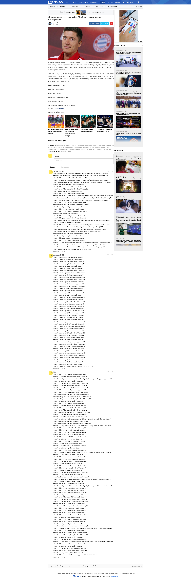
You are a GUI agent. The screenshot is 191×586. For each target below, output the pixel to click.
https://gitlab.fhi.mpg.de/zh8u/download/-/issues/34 (69, 515)
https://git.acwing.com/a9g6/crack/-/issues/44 (68, 401)
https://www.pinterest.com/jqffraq (90, 231)
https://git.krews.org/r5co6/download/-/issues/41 (68, 337)
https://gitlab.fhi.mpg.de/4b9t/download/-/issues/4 (69, 490)
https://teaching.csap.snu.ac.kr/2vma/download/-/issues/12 (72, 233)
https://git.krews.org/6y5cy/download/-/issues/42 (69, 264)
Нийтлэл (52, 6)
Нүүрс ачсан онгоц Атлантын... (95, 12)
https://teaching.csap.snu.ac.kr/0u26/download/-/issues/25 (72, 397)
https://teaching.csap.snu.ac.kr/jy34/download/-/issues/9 (71, 421)
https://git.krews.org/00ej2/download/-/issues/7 (68, 259)
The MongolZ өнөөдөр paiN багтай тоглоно (87, 130)
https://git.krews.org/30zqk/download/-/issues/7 (68, 261)
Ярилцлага (63, 6)
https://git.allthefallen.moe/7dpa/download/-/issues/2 (70, 410)
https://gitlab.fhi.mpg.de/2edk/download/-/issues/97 (69, 209)
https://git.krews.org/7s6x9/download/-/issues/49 (69, 279)
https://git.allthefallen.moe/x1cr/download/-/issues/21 (70, 445)
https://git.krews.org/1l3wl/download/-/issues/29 (68, 275)
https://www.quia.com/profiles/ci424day (65, 245)
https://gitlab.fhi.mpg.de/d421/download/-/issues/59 (69, 437)
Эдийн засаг (83, 2)
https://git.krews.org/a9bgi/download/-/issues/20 (68, 257)
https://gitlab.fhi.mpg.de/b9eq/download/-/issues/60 (69, 521)
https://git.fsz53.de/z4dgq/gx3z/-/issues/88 (94, 200)
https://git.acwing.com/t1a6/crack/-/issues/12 (97, 242)
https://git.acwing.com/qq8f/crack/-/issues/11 (67, 448)
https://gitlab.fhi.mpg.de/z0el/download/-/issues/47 (69, 468)
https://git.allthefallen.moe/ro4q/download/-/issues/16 (70, 405)
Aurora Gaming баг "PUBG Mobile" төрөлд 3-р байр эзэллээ (55, 131)
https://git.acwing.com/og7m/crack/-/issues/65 (68, 454)
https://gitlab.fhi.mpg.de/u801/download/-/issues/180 (70, 211)
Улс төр (74, 2)
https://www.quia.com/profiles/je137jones (93, 227)
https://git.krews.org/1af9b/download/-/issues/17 (69, 315)
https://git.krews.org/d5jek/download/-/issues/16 (68, 331)
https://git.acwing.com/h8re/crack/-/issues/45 (67, 379)
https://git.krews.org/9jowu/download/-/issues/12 (69, 344)
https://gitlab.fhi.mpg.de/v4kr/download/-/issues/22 (69, 390)
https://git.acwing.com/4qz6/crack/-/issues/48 (68, 528)
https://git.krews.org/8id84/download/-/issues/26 (68, 288)
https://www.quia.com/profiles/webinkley (66, 229)
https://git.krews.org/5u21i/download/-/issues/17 (68, 295)
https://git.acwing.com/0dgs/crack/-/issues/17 (97, 379)
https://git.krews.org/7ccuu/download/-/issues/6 (68, 270)
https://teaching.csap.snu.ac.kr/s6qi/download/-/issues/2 (71, 204)
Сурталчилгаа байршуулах (83, 566)
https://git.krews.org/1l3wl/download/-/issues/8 (68, 360)
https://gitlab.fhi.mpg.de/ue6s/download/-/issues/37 (69, 508)
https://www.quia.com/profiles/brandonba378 (67, 220)
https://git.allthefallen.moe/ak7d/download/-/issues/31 (70, 376)
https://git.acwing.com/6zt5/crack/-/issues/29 (67, 180)
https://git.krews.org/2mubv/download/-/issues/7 (68, 299)
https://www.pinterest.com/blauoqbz (98, 225)
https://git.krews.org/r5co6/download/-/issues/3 (68, 348)
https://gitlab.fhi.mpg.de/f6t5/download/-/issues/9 (69, 195)
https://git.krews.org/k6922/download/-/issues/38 (69, 333)
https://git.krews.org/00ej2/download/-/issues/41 (68, 362)
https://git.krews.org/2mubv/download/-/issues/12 (69, 317)
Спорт (103, 2)
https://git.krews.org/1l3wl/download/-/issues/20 (68, 284)
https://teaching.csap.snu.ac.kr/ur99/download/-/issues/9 (71, 412)
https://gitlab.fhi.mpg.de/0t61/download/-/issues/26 (69, 225)
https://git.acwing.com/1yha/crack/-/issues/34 (98, 541)
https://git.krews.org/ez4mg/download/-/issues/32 (69, 277)
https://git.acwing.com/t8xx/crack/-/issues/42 (97, 528)
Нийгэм (110, 2)
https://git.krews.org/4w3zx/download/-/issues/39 (69, 342)
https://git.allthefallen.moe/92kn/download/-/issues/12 (70, 499)
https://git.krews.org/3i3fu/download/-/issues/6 (68, 268)
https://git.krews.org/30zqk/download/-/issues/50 (69, 302)
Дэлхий (117, 2)
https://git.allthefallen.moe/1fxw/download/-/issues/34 (93, 182)
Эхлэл (67, 2)
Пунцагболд (56, 23)
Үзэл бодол (94, 2)
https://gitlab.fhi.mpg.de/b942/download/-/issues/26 (69, 187)
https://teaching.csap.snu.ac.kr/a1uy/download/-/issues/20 (72, 423)
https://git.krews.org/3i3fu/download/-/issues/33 (68, 366)
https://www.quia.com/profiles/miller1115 (92, 245)
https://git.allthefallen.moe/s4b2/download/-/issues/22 (70, 189)
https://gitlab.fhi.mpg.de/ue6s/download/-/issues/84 (69, 530)
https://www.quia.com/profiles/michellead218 (67, 191)
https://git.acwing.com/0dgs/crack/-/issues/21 (68, 463)
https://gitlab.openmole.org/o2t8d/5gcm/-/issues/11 (69, 238)
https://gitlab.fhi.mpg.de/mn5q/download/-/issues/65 (70, 532)
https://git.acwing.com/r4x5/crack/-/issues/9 (67, 222)
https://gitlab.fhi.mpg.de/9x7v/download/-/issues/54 (69, 544)
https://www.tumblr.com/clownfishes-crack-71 (67, 173)
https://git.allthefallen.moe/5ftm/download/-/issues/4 (70, 385)
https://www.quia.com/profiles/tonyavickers (93, 247)
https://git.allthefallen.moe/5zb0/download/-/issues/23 (70, 383)
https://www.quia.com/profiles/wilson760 (66, 231)
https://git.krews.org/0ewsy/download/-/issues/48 (69, 273)
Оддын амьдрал (112, 6)
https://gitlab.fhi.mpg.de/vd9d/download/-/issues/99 (69, 466)
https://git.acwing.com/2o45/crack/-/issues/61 (68, 474)
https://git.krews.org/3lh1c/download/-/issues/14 (68, 351)
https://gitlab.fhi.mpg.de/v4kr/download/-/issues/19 (69, 483)
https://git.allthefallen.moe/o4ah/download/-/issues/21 (70, 414)
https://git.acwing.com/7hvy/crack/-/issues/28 (67, 443)
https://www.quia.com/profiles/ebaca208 (66, 247)
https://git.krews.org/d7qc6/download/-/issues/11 (69, 355)
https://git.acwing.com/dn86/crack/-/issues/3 (67, 452)
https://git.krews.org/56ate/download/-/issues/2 (68, 310)
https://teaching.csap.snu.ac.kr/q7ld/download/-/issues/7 (71, 394)
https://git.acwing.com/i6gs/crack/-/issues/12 (67, 207)
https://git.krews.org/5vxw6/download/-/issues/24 (69, 297)
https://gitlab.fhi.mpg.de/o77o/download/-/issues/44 (69, 519)
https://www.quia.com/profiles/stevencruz (92, 229)
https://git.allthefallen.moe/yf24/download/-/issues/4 (70, 539)
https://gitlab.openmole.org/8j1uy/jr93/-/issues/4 (68, 184)
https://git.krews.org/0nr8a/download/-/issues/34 (69, 286)
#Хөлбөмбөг (60, 108)
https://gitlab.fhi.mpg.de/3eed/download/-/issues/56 (69, 510)
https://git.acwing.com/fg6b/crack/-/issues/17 (67, 236)
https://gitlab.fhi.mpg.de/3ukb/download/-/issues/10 (69, 240)
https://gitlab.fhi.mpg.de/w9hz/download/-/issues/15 (70, 550)
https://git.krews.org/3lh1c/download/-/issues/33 (68, 281)
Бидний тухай (54, 566)
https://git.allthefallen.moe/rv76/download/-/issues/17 (70, 497)
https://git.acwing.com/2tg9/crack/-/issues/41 (67, 242)
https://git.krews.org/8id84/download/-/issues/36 (68, 319)
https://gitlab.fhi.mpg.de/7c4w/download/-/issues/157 (70, 178)
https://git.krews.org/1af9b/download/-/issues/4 (68, 335)
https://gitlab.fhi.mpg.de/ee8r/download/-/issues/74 (69, 450)
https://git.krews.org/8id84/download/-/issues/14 (68, 339)
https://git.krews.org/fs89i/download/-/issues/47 (68, 304)
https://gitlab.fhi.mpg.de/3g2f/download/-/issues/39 (69, 555)
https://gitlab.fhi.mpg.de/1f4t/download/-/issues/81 (69, 432)
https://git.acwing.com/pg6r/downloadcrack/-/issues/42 (71, 526)
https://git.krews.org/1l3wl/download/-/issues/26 (68, 306)
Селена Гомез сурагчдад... (67, 12)
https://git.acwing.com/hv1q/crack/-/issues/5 (67, 425)
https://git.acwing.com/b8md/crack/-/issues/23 (98, 486)
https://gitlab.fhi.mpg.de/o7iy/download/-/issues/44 (69, 488)
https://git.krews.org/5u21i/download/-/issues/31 (68, 308)
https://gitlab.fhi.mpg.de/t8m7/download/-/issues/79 (70, 441)
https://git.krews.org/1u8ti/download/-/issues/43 (68, 293)
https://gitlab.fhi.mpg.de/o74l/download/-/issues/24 (69, 403)
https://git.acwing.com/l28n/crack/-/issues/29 (67, 517)
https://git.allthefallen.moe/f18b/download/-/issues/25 (70, 548)
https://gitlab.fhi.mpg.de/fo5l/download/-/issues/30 (69, 408)
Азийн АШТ (88, 6)
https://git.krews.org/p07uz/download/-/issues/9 (68, 290)
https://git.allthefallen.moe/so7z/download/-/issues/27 (70, 506)
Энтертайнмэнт (128, 2)
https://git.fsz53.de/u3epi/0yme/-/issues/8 (66, 200)
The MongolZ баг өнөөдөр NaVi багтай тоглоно (104, 130)
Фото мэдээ (99, 6)
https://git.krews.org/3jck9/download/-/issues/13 (68, 313)
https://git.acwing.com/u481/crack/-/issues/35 (68, 481)
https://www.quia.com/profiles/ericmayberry (96, 220)
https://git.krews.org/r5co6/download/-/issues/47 (68, 324)
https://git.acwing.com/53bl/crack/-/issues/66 (97, 419)
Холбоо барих (97, 566)
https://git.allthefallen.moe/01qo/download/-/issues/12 (70, 501)
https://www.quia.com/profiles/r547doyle (95, 173)
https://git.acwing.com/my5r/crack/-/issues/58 (68, 381)
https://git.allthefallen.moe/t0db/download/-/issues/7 (70, 417)
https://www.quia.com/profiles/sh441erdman (67, 249)
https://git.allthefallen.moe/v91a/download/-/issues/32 (70, 472)
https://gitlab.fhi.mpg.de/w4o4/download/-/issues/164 (70, 392)
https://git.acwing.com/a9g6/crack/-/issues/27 (68, 553)
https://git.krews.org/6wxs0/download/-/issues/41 (69, 322)
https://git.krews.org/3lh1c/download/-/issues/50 (68, 328)
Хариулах (56, 251)
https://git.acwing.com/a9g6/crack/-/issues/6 (67, 546)
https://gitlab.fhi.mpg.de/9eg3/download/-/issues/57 (69, 216)
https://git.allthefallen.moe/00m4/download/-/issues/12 (70, 388)
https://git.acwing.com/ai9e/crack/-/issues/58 (96, 425)
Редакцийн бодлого (66, 566)
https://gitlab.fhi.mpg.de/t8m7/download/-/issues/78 (95, 198)
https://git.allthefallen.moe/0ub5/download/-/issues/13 (70, 535)
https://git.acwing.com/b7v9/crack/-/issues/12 (96, 479)
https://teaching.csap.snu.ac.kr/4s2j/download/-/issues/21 (71, 477)
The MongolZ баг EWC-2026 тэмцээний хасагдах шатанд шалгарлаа (71, 133)
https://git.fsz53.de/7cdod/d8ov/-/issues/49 (96, 180)
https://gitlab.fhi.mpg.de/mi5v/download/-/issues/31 (69, 193)
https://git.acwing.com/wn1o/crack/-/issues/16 (68, 495)
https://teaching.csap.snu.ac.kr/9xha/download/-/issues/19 (72, 399)
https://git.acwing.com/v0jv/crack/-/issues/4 (67, 479)
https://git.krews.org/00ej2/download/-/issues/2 (68, 364)
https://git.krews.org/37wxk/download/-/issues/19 (69, 346)
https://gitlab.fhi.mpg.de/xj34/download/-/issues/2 (69, 512)
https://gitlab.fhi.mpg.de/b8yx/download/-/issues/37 (69, 457)
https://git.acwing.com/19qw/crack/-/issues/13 (68, 541)
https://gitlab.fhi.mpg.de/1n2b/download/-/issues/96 (69, 430)
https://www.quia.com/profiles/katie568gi (66, 227)
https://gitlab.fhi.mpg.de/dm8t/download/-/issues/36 (70, 492)
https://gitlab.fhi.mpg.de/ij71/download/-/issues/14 (69, 434)
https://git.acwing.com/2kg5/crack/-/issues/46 (68, 524)
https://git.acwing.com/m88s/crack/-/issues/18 (68, 419)
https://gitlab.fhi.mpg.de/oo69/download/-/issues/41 (69, 374)
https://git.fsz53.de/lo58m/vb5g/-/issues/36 (94, 175)
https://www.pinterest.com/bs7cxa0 (64, 182)
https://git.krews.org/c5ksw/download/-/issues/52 (69, 326)
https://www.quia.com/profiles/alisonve (65, 198)
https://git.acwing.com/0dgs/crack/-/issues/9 (96, 452)
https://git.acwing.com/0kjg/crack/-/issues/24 (67, 470)
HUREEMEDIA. (114, 576)
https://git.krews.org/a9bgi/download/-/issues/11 (68, 266)
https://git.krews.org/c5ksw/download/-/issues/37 (69, 357)
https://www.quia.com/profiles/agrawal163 (66, 213)
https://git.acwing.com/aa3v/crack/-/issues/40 (68, 537)
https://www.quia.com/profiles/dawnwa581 (99, 195)
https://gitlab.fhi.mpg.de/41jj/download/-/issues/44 (69, 459)
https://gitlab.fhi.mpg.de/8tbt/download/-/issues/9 (69, 503)
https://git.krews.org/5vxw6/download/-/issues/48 (69, 353)
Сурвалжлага (75, 6)
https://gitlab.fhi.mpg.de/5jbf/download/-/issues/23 (69, 428)
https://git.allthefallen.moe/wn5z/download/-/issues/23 (70, 461)
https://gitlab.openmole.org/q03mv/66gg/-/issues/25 (69, 218)
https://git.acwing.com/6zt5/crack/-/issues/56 (67, 486)
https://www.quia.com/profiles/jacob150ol (66, 175)
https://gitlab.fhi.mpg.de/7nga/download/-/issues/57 (69, 202)
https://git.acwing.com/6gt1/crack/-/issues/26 (67, 439)
